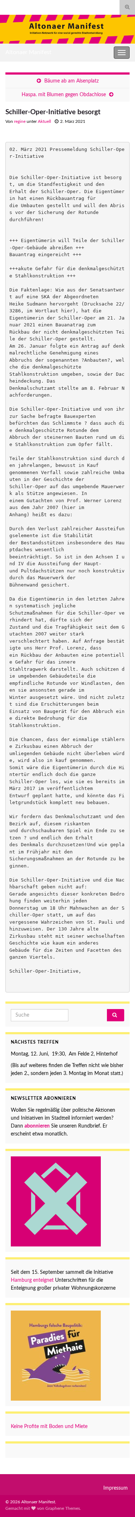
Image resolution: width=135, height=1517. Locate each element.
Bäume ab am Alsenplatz (71, 81)
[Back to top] (119, 1501)
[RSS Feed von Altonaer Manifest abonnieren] (8, 6)
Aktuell (44, 121)
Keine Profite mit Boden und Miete (49, 1426)
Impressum (115, 1488)
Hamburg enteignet (33, 1280)
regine (20, 121)
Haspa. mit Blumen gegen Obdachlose (64, 94)
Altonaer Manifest (28, 52)
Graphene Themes (62, 1508)
